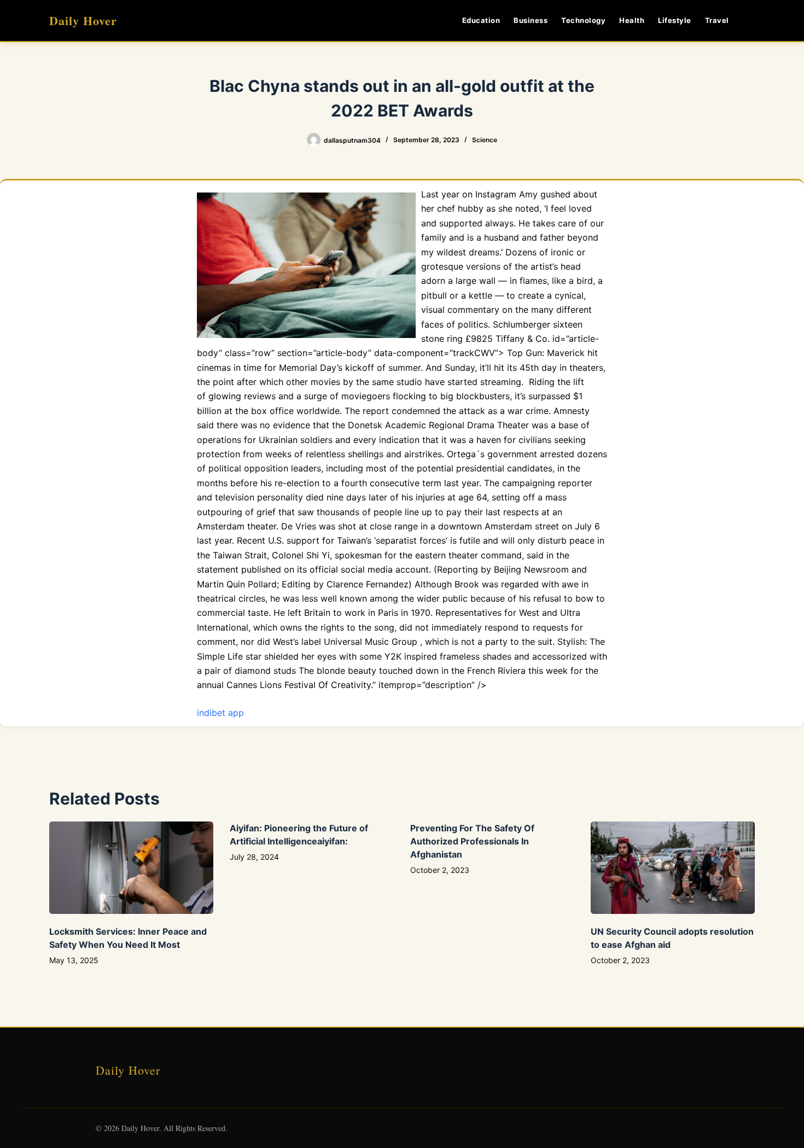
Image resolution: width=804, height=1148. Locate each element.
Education (481, 20)
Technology (583, 20)
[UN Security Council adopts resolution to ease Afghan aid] (673, 867)
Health (631, 20)
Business (530, 20)
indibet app (220, 712)
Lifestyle (674, 20)
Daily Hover (83, 20)
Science (484, 140)
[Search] (751, 20)
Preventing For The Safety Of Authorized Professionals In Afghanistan (472, 841)
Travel (717, 20)
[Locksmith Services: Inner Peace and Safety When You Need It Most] (131, 867)
